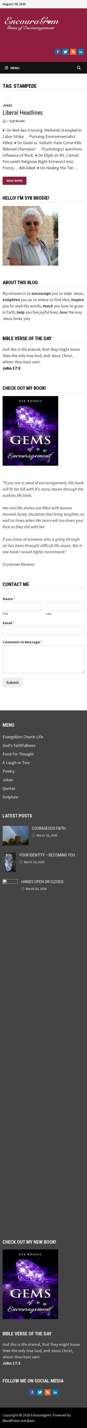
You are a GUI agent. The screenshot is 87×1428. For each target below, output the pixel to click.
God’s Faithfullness (19, 745)
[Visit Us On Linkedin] (80, 51)
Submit (12, 682)
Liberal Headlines (23, 112)
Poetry (8, 771)
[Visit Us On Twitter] (65, 51)
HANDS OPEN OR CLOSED (42, 881)
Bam (30, 1420)
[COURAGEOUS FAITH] (16, 829)
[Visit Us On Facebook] (57, 51)
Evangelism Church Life (23, 736)
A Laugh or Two (16, 762)
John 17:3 (12, 368)
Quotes (9, 788)
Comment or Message (22, 642)
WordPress (11, 1420)
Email (9, 623)
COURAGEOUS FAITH (49, 828)
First (5, 614)
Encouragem (31, 37)
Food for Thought (18, 754)
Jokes (7, 105)
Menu (14, 67)
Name (9, 598)
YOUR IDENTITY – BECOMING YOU (47, 854)
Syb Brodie (17, 121)
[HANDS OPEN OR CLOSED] (10, 882)
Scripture (10, 797)
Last (48, 614)
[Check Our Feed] (73, 51)
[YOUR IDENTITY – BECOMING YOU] (9, 855)
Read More (14, 180)
